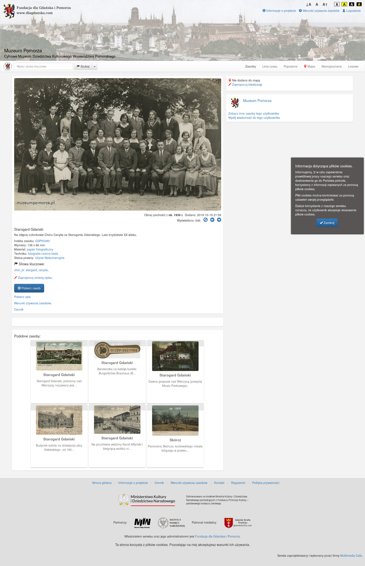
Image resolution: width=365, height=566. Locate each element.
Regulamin (238, 483)
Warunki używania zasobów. (33, 303)
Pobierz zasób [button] (31, 288)
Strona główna (102, 483)
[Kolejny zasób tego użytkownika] (219, 220)
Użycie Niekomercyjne (49, 258)
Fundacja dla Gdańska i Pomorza (217, 536)
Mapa (311, 66)
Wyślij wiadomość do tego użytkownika (254, 117)
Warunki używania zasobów (320, 10)
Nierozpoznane (331, 66)
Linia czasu (269, 66)
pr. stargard (29, 270)
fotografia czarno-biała (43, 253)
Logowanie (353, 10)
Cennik (18, 309)
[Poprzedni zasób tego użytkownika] (212, 220)
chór (17, 270)
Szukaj (84, 66)
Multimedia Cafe (351, 555)
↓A (308, 4)
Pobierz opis (22, 297)
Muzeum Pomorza (257, 100)
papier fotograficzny (40, 249)
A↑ (325, 4)
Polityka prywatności (265, 483)
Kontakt (219, 483)
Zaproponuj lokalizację (246, 84)
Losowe (353, 66)
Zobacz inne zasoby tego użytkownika (253, 113)
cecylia (43, 270)
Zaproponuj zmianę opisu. (35, 277)
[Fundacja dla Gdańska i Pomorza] (7, 66)
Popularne (290, 66)
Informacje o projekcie (281, 10)
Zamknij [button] (328, 223)
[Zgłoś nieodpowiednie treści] (205, 220)
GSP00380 (42, 241)
